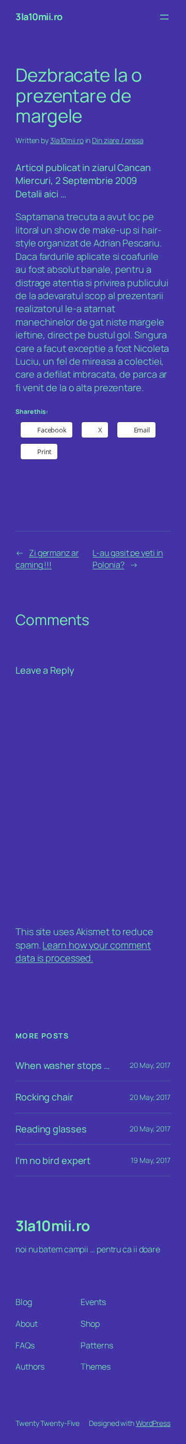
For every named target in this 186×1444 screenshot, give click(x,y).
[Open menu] (164, 17)
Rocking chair (44, 1097)
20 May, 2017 (150, 1065)
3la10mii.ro (39, 16)
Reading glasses (51, 1129)
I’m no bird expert (53, 1160)
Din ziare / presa (117, 140)
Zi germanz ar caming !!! (47, 558)
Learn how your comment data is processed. (83, 951)
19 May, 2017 (151, 1160)
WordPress (153, 1423)
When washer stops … (63, 1065)
